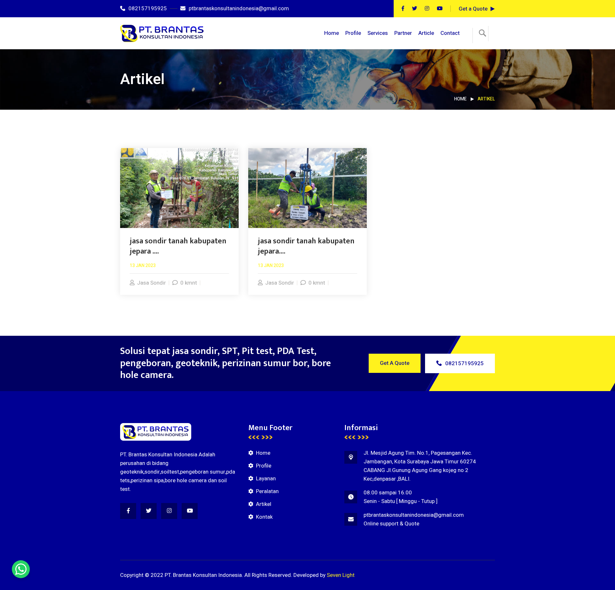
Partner (403, 33)
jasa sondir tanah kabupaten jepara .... (178, 246)
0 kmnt (188, 283)
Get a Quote (473, 9)
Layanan (266, 479)
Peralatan (267, 491)
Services (377, 33)
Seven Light (341, 575)
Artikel (263, 504)
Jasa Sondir (151, 283)
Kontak (264, 517)
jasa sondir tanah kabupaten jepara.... (306, 246)
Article (426, 33)
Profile (353, 33)
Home (331, 33)
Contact (450, 33)
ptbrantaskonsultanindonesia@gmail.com (239, 8)
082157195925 (147, 8)
